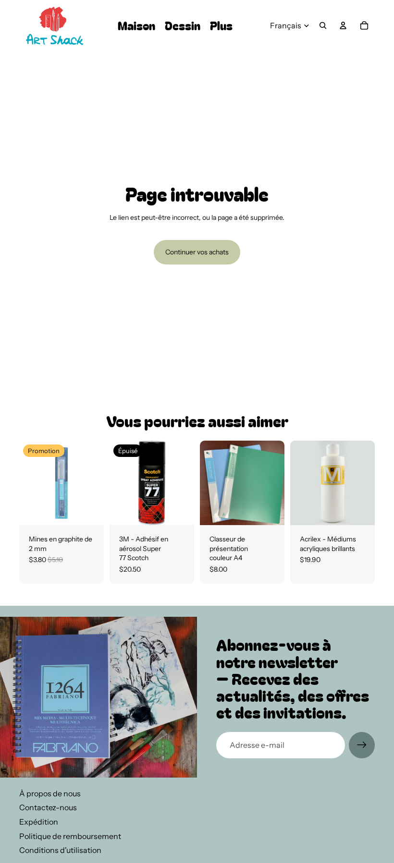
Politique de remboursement (70, 836)
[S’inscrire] (362, 745)
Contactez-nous (48, 807)
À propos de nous (50, 793)
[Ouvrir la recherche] (322, 25)
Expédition (38, 822)
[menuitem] (221, 25)
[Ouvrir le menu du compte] (343, 25)
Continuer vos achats (197, 252)
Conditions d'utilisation (60, 850)
